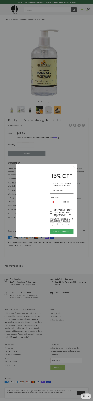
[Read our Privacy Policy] (72, 219)
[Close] (74, 167)
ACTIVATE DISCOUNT (61, 231)
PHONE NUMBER (55, 197)
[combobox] (55, 202)
